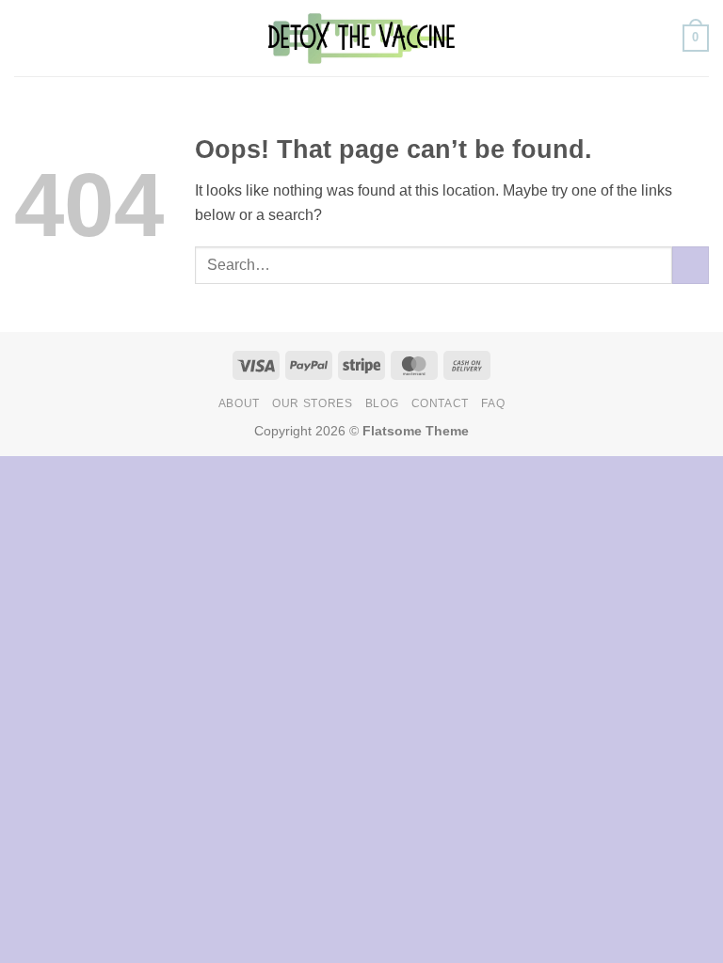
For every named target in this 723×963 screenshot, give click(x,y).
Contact (440, 403)
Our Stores (312, 403)
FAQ (493, 403)
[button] (25, 38)
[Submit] (690, 264)
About (239, 403)
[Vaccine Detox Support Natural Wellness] (361, 37)
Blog (381, 403)
